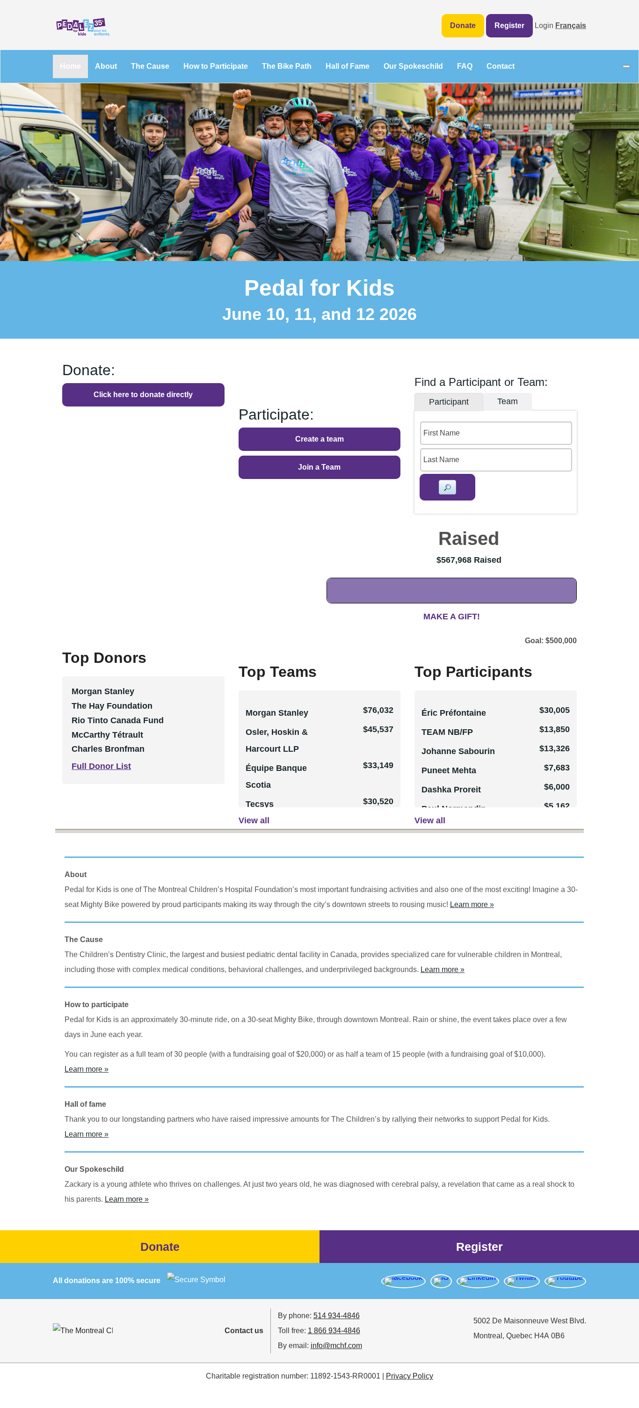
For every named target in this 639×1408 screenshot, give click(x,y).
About (106, 66)
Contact (501, 66)
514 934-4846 (336, 1316)
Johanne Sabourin (458, 751)
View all (254, 820)
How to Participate (215, 66)
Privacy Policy (409, 1376)
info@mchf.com (336, 1346)
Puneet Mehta (448, 770)
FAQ (464, 66)
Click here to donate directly (143, 395)
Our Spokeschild (413, 66)
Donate (463, 25)
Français (570, 25)
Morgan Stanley (277, 713)
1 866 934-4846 (334, 1331)
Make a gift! (451, 616)
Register (509, 25)
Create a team (319, 439)
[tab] (448, 402)
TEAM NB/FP (447, 732)
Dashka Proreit (451, 789)
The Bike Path (287, 66)
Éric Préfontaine (453, 713)
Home (70, 66)
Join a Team (319, 467)
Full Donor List (101, 766)
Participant (449, 401)
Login (544, 25)
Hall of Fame (348, 66)
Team (507, 401)
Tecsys (260, 804)
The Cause (150, 66)
